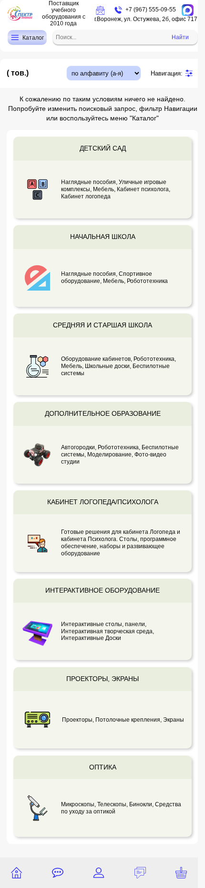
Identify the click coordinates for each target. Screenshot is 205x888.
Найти (180, 37)
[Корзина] (181, 872)
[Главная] (16, 872)
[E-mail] (100, 10)
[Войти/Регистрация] (98, 872)
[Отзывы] (140, 872)
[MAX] (188, 10)
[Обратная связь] (57, 872)
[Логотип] (20, 13)
